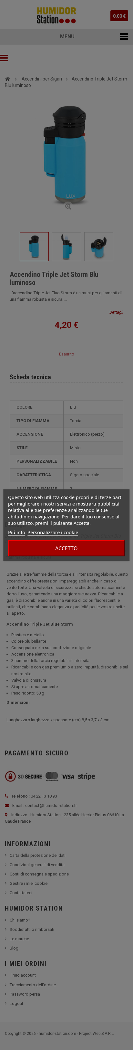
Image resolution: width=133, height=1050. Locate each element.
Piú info (16, 532)
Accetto (66, 548)
